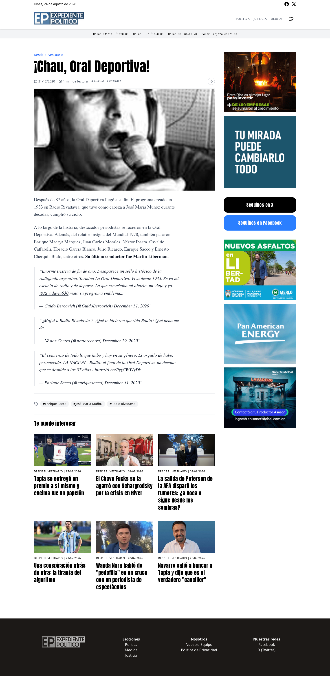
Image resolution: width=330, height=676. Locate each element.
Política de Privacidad (199, 649)
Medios (277, 19)
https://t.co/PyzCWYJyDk (118, 369)
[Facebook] (286, 4)
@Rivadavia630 (53, 293)
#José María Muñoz (87, 404)
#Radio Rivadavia (122, 404)
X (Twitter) (266, 649)
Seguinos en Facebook (260, 222)
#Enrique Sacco (54, 404)
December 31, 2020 (131, 306)
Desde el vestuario (48, 55)
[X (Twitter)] (294, 4)
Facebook (267, 644)
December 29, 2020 (120, 340)
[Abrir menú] (291, 19)
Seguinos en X (260, 204)
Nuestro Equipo (199, 644)
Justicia (260, 19)
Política (243, 19)
